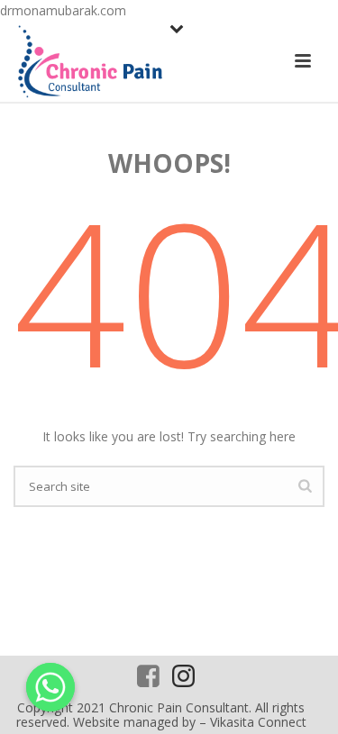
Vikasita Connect (258, 721)
